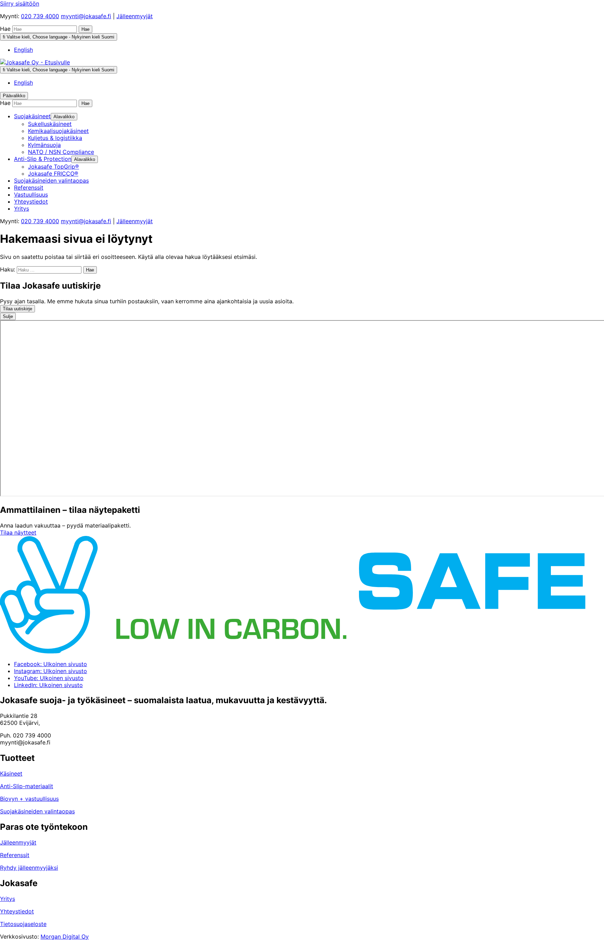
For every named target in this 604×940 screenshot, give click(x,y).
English (23, 49)
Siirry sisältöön (19, 3)
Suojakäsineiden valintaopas (37, 811)
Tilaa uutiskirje (17, 308)
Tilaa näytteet (18, 532)
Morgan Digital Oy (65, 936)
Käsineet (11, 773)
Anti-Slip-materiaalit (26, 786)
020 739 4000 (40, 16)
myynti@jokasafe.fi (86, 16)
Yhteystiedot (17, 911)
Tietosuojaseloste (23, 923)
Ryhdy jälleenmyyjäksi (29, 867)
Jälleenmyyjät (134, 16)
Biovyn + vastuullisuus (29, 798)
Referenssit (14, 854)
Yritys (7, 898)
